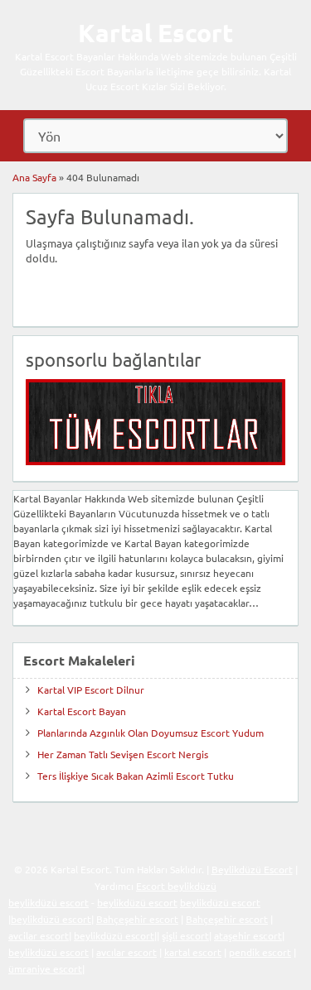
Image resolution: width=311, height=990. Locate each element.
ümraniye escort (45, 968)
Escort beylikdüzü (176, 885)
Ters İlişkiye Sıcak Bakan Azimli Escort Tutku (135, 775)
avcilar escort (38, 935)
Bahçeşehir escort (137, 918)
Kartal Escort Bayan (81, 711)
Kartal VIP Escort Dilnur (90, 689)
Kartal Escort (155, 32)
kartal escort (192, 952)
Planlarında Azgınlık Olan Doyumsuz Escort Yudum (150, 732)
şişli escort (185, 935)
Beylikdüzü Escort (252, 869)
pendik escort (260, 952)
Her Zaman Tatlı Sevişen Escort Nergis (122, 754)
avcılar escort (126, 952)
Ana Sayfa (34, 177)
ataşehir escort (248, 935)
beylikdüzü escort (48, 902)
